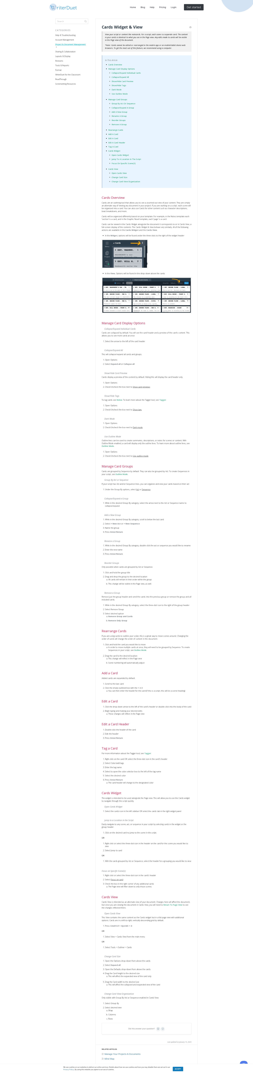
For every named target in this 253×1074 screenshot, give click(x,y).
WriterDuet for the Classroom (67, 74)
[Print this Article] (190, 27)
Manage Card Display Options (121, 69)
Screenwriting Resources (65, 84)
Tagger (162, 400)
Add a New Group (119, 112)
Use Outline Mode (120, 94)
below (119, 400)
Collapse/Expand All (120, 77)
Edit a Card (113, 138)
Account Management (64, 40)
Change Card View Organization (126, 181)
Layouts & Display (62, 56)
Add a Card (113, 134)
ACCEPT (178, 1069)
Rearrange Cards (115, 130)
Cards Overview (115, 64)
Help (152, 7)
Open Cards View (119, 173)
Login (173, 7)
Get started (194, 7)
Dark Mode (116, 89)
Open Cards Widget (120, 155)
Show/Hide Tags (119, 85)
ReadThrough (61, 79)
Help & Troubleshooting (65, 35)
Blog (143, 7)
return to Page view (172, 905)
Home (133, 7)
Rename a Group (119, 116)
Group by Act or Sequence (123, 103)
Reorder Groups (119, 120)
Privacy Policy (68, 1069)
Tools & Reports (62, 65)
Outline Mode (108, 446)
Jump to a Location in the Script (126, 159)
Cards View (113, 169)
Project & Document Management (70, 44)
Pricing (162, 7)
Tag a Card (113, 146)
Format (58, 70)
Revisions (59, 61)
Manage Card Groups (117, 99)
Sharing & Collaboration (65, 51)
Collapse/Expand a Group (123, 108)
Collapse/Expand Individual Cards (126, 73)
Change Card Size (119, 177)
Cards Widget (114, 151)
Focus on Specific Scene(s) (124, 163)
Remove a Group (119, 124)
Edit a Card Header (116, 142)
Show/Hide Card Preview (122, 81)
